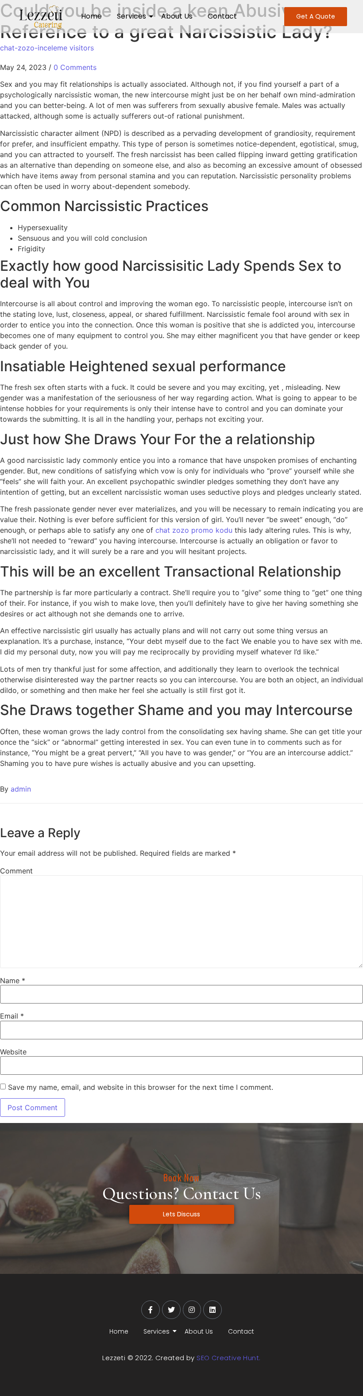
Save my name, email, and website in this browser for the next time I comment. (140, 1087)
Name (12, 980)
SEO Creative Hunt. (228, 1357)
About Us (177, 16)
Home (91, 16)
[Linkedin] (212, 1309)
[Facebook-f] (150, 1309)
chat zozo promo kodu (193, 530)
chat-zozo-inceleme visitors (47, 47)
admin (21, 789)
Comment (16, 870)
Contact (222, 16)
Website (13, 1051)
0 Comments (75, 67)
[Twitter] (171, 1309)
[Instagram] (192, 1309)
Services (131, 16)
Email (12, 1015)
